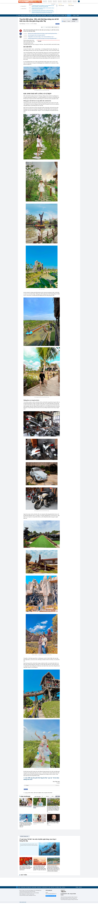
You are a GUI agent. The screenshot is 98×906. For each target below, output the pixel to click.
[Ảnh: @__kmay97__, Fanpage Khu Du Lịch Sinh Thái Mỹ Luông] (42, 634)
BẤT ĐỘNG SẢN (28, 15)
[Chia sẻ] (21, 34)
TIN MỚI (39, 41)
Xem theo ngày (37, 796)
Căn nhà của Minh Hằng (24, 806)
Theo (41, 785)
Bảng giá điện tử (23, 6)
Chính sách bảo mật (23, 902)
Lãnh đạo (73, 21)
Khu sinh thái (50, 792)
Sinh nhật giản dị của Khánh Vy (39, 806)
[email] (21, 37)
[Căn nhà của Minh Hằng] (26, 802)
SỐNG (66, 15)
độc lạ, (43, 792)
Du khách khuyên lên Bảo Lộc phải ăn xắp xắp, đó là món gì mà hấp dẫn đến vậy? (42, 38)
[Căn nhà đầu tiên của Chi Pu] (39, 818)
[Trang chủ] (16, 15)
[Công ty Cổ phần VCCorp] (69, 891)
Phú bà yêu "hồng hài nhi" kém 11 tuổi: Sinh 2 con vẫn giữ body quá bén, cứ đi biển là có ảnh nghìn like (26, 824)
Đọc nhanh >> (53, 4)
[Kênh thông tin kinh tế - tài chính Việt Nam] (30, 1)
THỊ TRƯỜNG (62, 15)
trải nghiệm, (39, 792)
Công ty (64, 21)
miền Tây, (35, 792)
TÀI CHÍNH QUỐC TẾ (50, 15)
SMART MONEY (44, 15)
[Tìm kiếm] (74, 19)
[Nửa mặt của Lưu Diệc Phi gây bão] (53, 818)
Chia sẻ (58, 23)
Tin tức (69, 21)
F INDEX (77, 15)
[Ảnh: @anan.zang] (42, 267)
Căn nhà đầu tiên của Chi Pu (38, 822)
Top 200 (80, 887)
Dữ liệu (74, 15)
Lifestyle (35, 23)
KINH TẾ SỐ (58, 15)
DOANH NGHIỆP (34, 15)
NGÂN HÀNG (39, 15)
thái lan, (32, 792)
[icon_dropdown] (79, 1)
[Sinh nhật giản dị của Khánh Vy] (39, 802)
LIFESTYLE (68, 15)
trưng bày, (45, 792)
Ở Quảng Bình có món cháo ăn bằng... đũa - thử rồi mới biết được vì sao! (40, 36)
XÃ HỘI (19, 15)
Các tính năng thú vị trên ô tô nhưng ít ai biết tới (36, 35)
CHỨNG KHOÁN (23, 15)
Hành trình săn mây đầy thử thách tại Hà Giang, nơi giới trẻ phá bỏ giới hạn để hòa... (43, 33)
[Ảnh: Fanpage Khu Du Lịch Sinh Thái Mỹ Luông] (41, 78)
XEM (57, 796)
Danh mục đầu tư (23, 8)
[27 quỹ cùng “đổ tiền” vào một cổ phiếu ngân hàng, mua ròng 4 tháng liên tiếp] (49, 848)
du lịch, (29, 792)
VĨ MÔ (55, 15)
